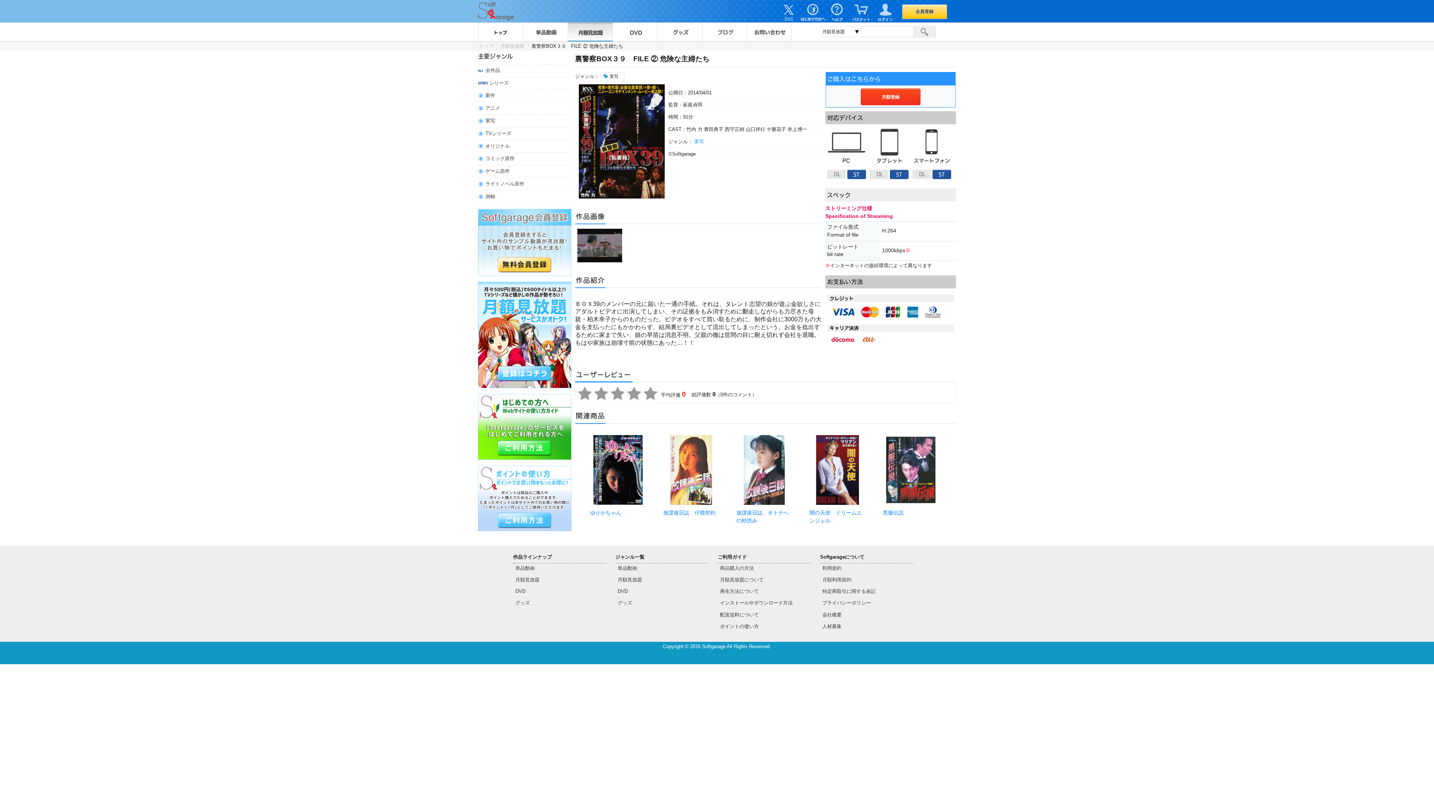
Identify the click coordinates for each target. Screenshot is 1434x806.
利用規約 (832, 568)
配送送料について (739, 615)
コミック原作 (500, 158)
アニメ (492, 108)
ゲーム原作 (497, 171)
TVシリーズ (498, 133)
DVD (634, 32)
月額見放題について (742, 579)
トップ (500, 32)
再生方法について (739, 591)
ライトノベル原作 (504, 184)
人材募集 (832, 626)
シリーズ (499, 83)
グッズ (679, 32)
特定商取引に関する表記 (849, 591)
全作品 (492, 70)
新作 (490, 95)
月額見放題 (590, 32)
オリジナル (497, 146)
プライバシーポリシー (846, 603)
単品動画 (545, 32)
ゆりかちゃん (605, 513)
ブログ (724, 32)
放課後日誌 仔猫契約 (689, 513)
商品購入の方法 (737, 568)
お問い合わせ (769, 32)
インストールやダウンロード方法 (756, 603)
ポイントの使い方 (739, 626)
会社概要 (832, 615)
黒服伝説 (893, 513)
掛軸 (490, 196)
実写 (490, 121)
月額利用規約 (836, 579)
